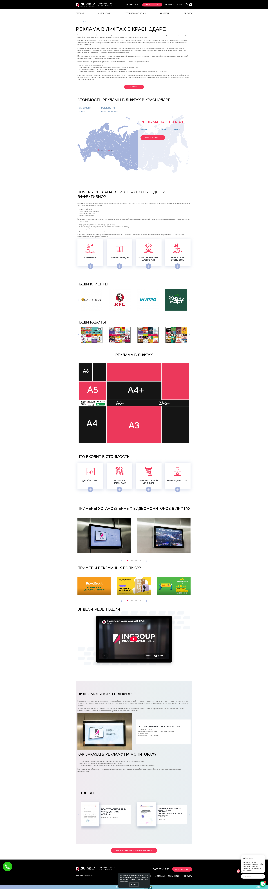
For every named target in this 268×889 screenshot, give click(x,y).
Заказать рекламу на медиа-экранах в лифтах (134, 850)
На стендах (159, 876)
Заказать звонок (151, 5)
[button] (127, 560)
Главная (80, 13)
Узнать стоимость (152, 137)
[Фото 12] (120, 335)
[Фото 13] (91, 335)
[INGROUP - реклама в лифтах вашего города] (85, 5)
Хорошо (134, 884)
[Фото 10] (176, 335)
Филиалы (164, 13)
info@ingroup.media (173, 4)
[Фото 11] (148, 335)
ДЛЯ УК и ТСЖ (104, 13)
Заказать (134, 87)
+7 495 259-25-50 (160, 869)
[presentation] (78, 299)
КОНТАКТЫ (187, 13)
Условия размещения (135, 13)
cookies (143, 877)
